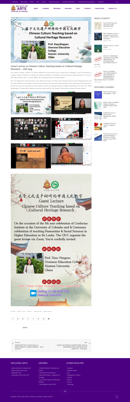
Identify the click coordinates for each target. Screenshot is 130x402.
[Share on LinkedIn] (23, 319)
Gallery (44, 2)
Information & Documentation (47, 373)
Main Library (24, 2)
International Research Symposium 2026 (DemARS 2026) (110, 24)
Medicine (69, 377)
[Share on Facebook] (13, 319)
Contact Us (112, 8)
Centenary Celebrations (68, 2)
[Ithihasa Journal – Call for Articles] (98, 48)
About (36, 8)
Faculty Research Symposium (86, 2)
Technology (70, 384)
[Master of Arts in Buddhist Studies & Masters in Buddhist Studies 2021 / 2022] (98, 105)
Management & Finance (73, 375)
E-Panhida (100, 2)
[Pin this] (38, 319)
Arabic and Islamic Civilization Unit (21, 368)
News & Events (48, 311)
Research (68, 8)
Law (68, 373)
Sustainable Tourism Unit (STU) (20, 375)
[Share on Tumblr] (28, 319)
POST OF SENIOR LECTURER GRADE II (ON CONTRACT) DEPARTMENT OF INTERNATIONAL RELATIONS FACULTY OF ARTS (105, 76)
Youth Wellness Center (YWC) (47, 384)
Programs (57, 8)
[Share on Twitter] (18, 319)
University (15, 2)
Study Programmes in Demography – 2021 (109, 92)
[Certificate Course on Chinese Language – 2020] (98, 126)
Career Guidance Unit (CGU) (19, 370)
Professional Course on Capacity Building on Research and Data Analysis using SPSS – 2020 (110, 137)
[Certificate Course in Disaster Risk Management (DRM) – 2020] (98, 116)
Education (70, 368)
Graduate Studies (72, 370)
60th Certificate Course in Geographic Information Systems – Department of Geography (111, 36)
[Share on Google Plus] (33, 319)
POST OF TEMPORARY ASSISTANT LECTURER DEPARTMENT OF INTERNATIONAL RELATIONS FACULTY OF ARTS (106, 60)
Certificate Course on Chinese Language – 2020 (109, 125)
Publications (99, 8)
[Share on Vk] (43, 319)
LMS (37, 2)
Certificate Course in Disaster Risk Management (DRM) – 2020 (110, 115)
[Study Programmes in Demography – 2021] (98, 95)
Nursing (69, 379)
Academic (45, 8)
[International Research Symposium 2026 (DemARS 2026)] (98, 26)
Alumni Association (54, 2)
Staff (78, 8)
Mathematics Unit (16, 373)
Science (69, 382)
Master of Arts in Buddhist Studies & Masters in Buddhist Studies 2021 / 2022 (111, 105)
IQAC (31, 2)
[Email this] (49, 319)
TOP (65, 391)
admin (25, 327)
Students (87, 8)
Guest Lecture (38, 311)
